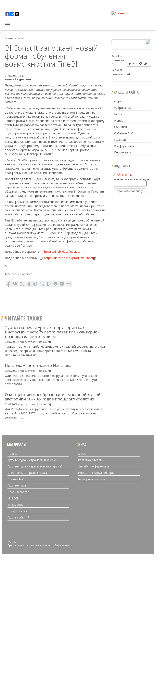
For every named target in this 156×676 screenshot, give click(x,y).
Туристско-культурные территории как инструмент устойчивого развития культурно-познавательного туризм (52, 332)
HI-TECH (13, 498)
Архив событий (18, 517)
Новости (120, 120)
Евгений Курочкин (18, 79)
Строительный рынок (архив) (28, 473)
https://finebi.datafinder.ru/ (62, 251)
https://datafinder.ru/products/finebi (68, 258)
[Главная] (119, 13)
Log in (144, 63)
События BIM (123, 133)
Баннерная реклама (92, 479)
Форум (119, 101)
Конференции (124, 146)
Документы (15, 505)
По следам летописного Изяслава (38, 365)
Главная (8, 25)
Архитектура (17, 485)
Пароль (132, 63)
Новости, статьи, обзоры (96, 473)
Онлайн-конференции (93, 466)
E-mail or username (118, 60)
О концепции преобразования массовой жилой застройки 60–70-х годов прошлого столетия (53, 397)
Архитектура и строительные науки (33, 460)
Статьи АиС (16, 479)
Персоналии (122, 152)
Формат (27, 274)
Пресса (12, 454)
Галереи (120, 140)
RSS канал (123, 174)
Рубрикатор (122, 108)
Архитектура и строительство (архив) (35, 466)
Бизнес (16, 274)
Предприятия (17, 511)
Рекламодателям (90, 460)
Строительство (18, 492)
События (120, 127)
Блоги (20, 38)
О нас (82, 454)
